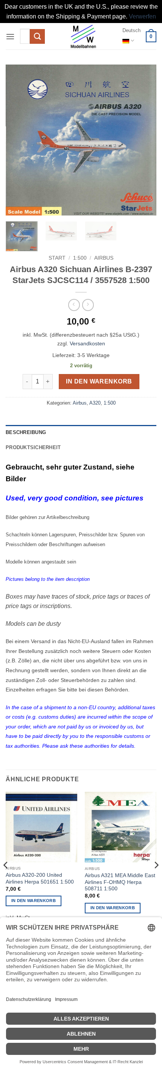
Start (57, 258)
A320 (95, 403)
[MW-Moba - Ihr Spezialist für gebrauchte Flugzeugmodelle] (83, 36)
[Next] (144, 140)
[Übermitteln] (37, 36)
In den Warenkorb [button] (33, 900)
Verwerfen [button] (142, 16)
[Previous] (18, 140)
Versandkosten (87, 343)
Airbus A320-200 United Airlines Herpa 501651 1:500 (40, 878)
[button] (10, 36)
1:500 (80, 258)
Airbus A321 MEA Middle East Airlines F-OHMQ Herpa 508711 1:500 (120, 882)
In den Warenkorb (99, 381)
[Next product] (74, 305)
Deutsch (131, 30)
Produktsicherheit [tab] (33, 447)
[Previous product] (88, 305)
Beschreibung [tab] (26, 432)
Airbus (103, 258)
